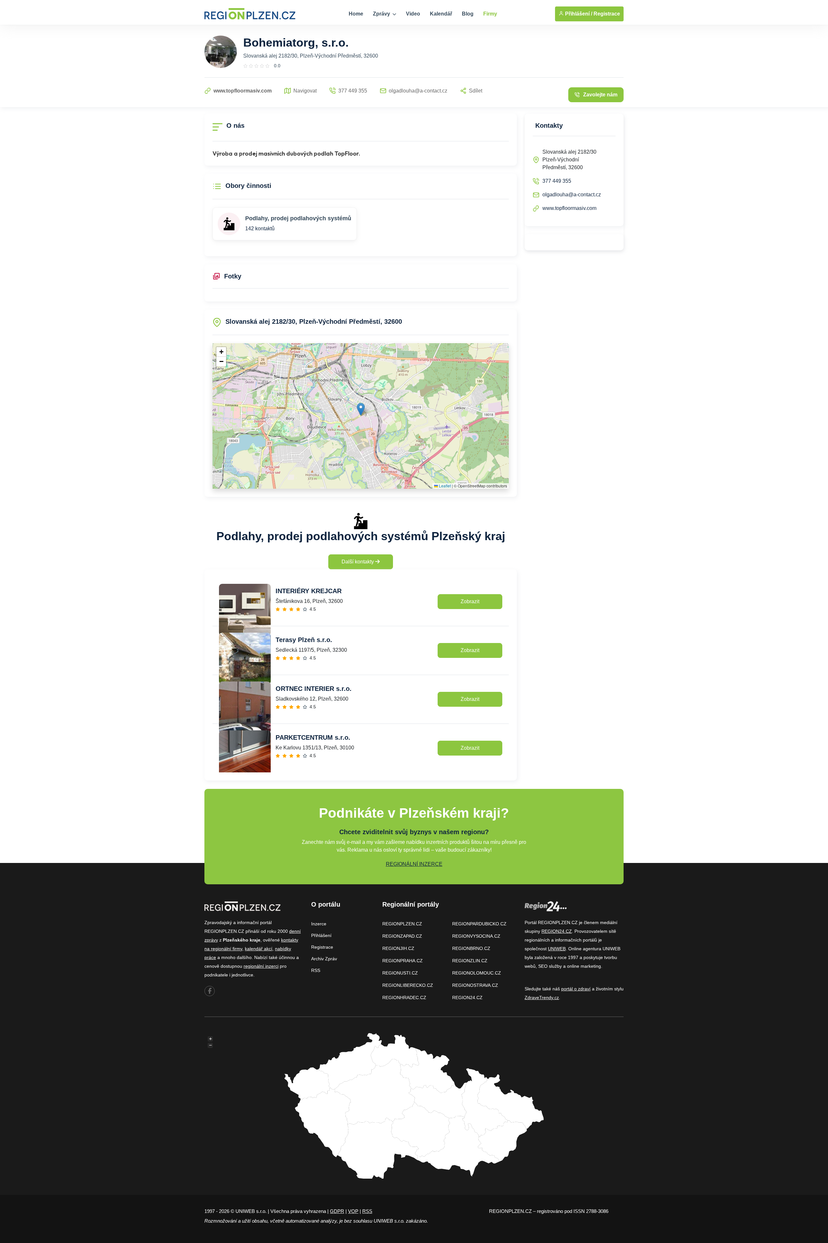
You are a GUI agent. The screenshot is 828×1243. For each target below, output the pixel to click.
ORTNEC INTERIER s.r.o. (314, 688)
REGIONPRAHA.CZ (402, 960)
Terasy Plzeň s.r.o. (304, 639)
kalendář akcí (258, 948)
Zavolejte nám (600, 94)
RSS (315, 970)
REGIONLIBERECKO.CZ (407, 985)
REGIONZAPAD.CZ (402, 936)
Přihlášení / (578, 13)
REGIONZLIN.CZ (469, 960)
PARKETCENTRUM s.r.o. (313, 737)
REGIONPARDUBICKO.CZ (479, 923)
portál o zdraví (576, 988)
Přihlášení (321, 935)
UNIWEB (557, 948)
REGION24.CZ (467, 997)
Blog (468, 13)
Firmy (490, 13)
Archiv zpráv (324, 958)
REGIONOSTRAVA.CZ (475, 985)
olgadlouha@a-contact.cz (571, 194)
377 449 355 (556, 181)
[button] (361, 409)
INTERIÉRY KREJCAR (309, 590)
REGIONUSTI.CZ (400, 973)
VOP (353, 1211)
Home (356, 13)
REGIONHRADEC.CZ (404, 997)
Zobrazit (470, 601)
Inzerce (318, 923)
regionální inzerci (261, 966)
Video (413, 13)
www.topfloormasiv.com (569, 208)
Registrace (607, 13)
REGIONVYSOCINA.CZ (476, 936)
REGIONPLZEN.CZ (402, 923)
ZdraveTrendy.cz (542, 997)
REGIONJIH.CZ (398, 948)
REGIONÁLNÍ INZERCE (414, 864)
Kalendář (441, 13)
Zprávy (382, 13)
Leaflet (444, 485)
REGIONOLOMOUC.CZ (476, 973)
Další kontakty (358, 561)
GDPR (337, 1211)
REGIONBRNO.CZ (471, 948)
